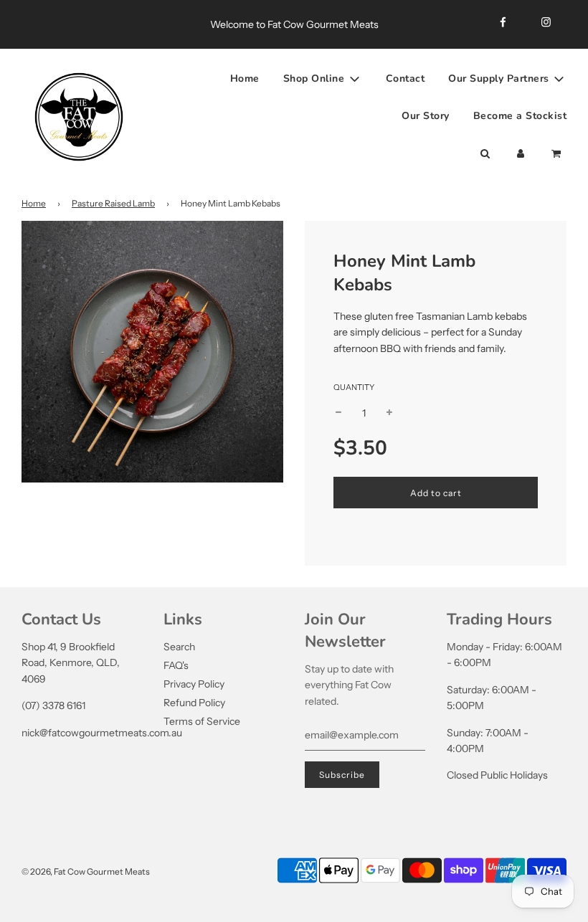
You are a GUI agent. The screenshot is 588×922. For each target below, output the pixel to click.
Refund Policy (194, 702)
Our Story (426, 116)
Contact (405, 78)
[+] (389, 412)
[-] (338, 412)
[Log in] (521, 154)
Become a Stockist (520, 116)
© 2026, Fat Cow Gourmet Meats (86, 871)
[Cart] (557, 154)
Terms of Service (201, 721)
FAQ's (176, 665)
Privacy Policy (193, 684)
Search (179, 646)
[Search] (485, 154)
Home (245, 78)
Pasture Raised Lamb (113, 203)
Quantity (353, 387)
